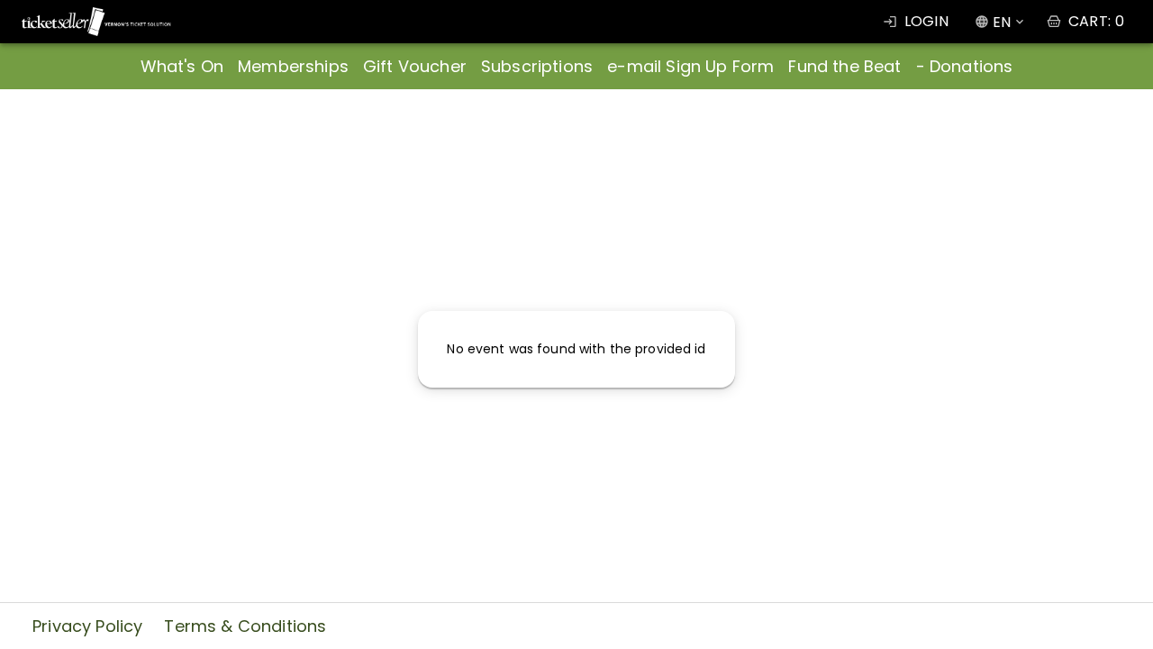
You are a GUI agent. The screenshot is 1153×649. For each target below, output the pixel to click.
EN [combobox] (1002, 22)
